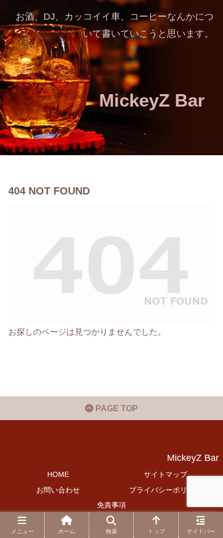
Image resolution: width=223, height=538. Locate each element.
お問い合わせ (58, 490)
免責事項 (111, 505)
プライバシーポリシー (165, 490)
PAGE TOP (115, 408)
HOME (58, 474)
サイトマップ (165, 474)
